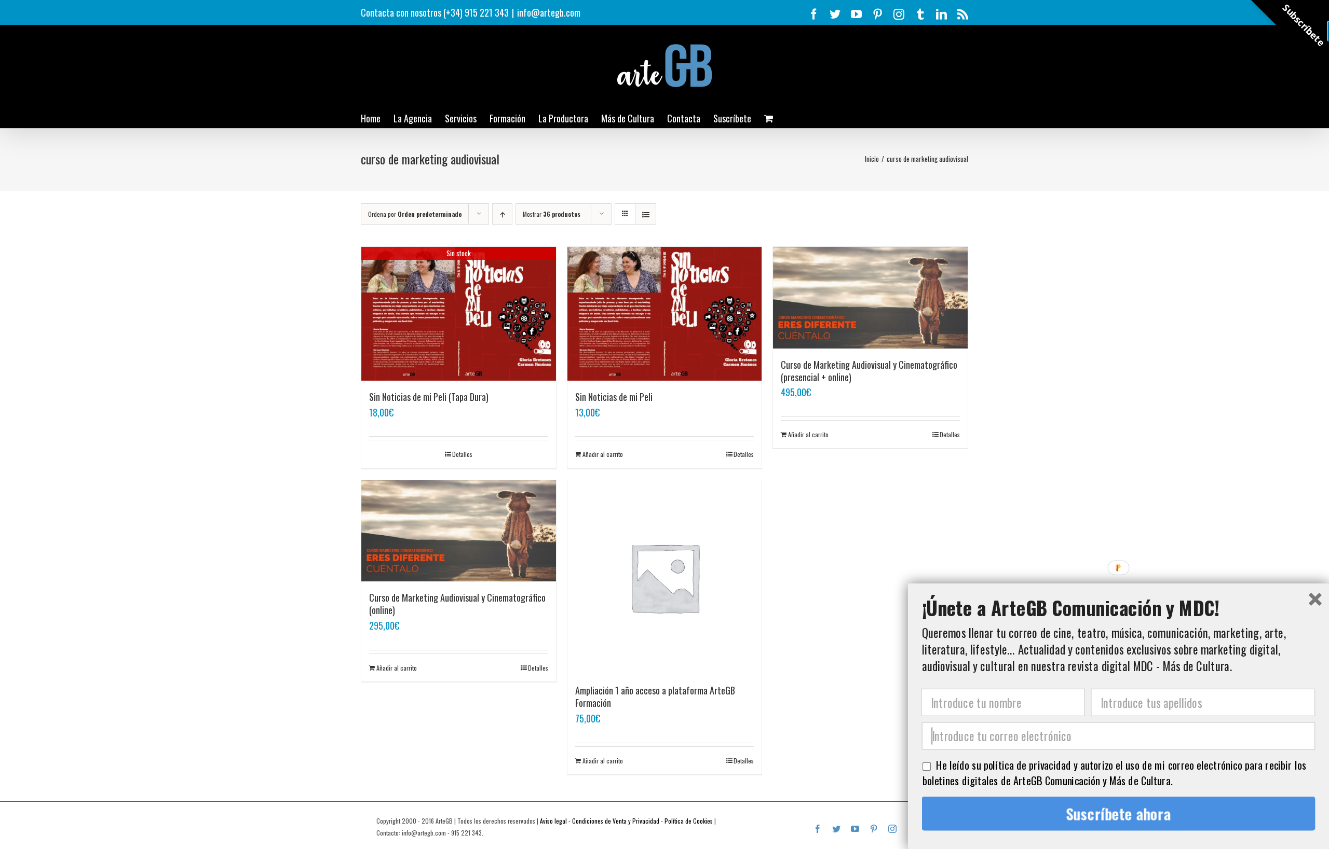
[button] (1119, 607)
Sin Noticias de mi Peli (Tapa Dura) (429, 396)
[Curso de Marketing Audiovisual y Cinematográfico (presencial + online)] (870, 298)
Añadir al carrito (602, 454)
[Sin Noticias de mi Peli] (664, 314)
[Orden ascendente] (502, 214)
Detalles (462, 454)
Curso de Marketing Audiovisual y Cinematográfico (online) (457, 604)
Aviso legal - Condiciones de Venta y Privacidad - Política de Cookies (626, 820)
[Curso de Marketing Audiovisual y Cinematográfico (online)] (458, 531)
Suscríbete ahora (1118, 813)
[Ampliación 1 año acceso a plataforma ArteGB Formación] (664, 577)
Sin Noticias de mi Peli (614, 396)
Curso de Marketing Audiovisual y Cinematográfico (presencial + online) (869, 371)
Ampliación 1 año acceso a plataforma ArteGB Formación (655, 696)
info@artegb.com (548, 12)
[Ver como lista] (645, 214)
